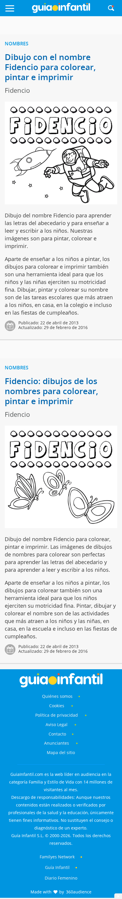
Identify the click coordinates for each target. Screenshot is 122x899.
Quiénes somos (57, 696)
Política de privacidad (57, 715)
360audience (79, 892)
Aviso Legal (57, 724)
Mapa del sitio (61, 752)
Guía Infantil (57, 867)
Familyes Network (57, 857)
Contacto (57, 734)
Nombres (16, 43)
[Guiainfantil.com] (61, 11)
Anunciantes (56, 743)
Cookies (57, 705)
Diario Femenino (61, 878)
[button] (17, 11)
